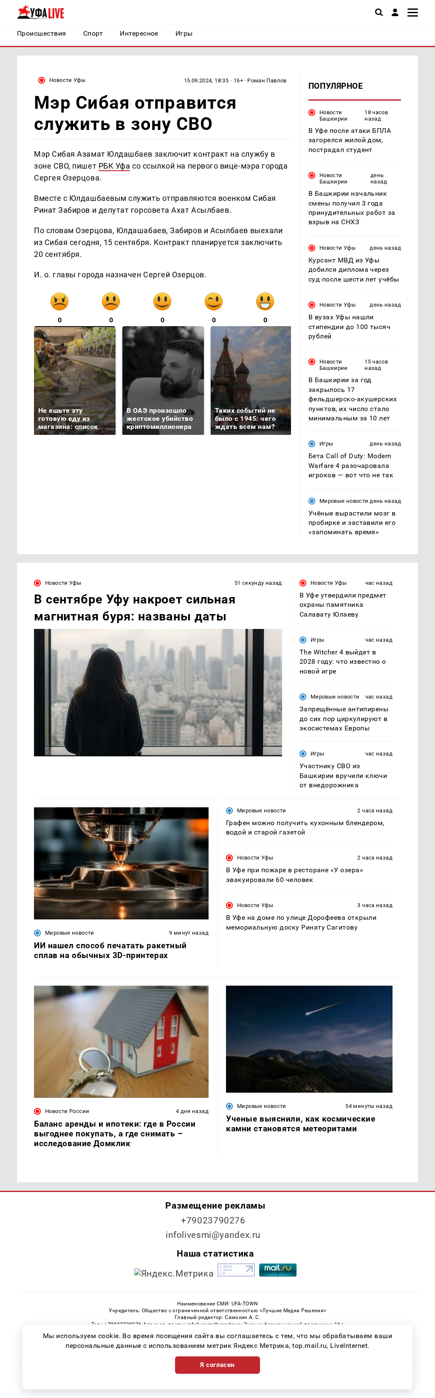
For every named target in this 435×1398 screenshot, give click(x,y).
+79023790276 (213, 1220)
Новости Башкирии (333, 115)
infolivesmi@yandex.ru (213, 1235)
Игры (326, 443)
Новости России (67, 1111)
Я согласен (217, 1365)
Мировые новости (344, 501)
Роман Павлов (267, 80)
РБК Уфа (114, 165)
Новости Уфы (67, 80)
